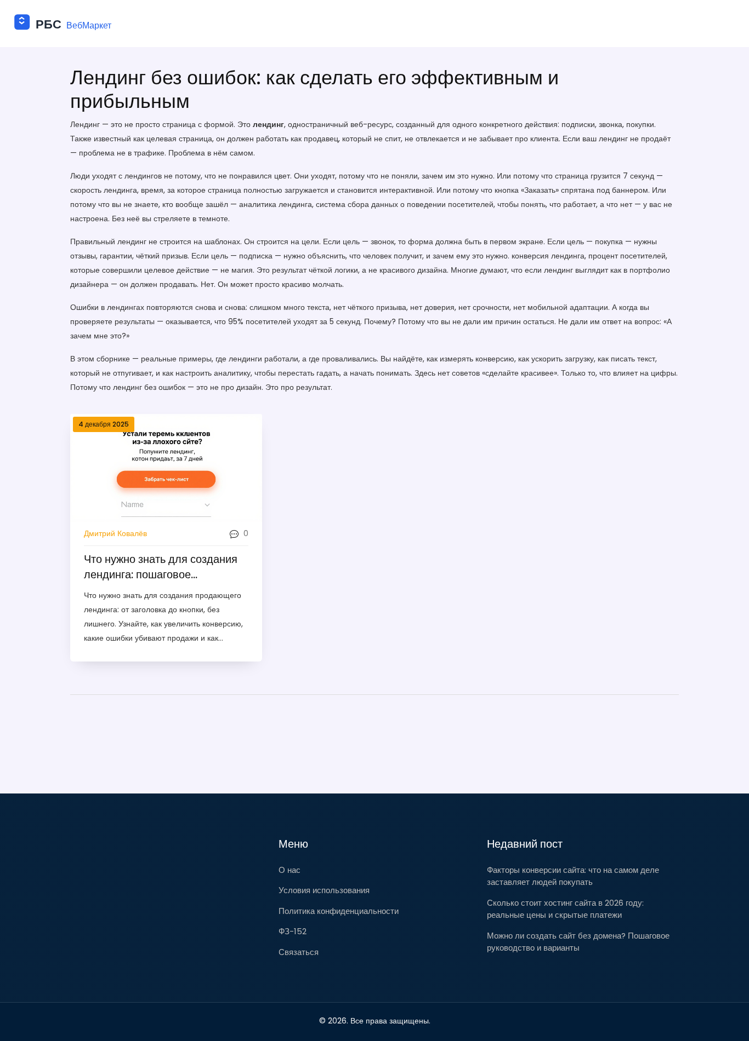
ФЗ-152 (293, 931)
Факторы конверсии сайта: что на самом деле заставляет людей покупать (573, 876)
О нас (289, 870)
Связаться (299, 952)
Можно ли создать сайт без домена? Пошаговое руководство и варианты (578, 942)
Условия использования (324, 890)
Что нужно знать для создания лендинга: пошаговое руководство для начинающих (160, 566)
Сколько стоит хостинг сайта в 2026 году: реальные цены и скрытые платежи (565, 909)
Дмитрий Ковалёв (115, 533)
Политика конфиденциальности (339, 911)
